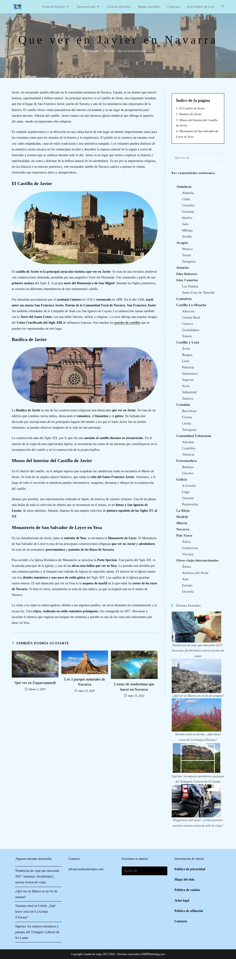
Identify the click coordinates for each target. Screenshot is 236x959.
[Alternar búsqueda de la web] (223, 6)
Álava (186, 542)
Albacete (188, 311)
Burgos (187, 355)
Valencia (188, 454)
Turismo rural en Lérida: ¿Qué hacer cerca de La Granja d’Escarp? (35, 911)
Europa (187, 585)
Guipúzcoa (190, 548)
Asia (185, 579)
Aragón (182, 243)
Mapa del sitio (184, 879)
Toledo (187, 336)
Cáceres (187, 473)
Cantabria (184, 299)
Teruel (186, 255)
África (186, 566)
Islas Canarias (187, 280)
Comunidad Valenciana (193, 436)
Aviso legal (181, 900)
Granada (188, 211)
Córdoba (188, 205)
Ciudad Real (191, 317)
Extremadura (186, 461)
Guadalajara (190, 330)
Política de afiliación (188, 911)
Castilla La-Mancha (191, 305)
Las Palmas (190, 286)
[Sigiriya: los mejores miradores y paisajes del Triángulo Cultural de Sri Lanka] (196, 757)
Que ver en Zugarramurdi (35, 683)
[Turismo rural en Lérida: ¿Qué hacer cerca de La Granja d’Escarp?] (196, 715)
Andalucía (184, 186)
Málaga (187, 230)
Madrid (182, 517)
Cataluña (183, 404)
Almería (188, 193)
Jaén (185, 224)
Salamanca (190, 373)
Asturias (182, 267)
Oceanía (188, 591)
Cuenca (187, 324)
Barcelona (189, 411)
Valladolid (189, 392)
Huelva (187, 218)
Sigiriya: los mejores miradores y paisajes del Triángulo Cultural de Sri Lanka (37, 932)
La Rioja (183, 510)
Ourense (188, 498)
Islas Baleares (186, 274)
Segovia (188, 380)
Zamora (187, 398)
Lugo (186, 492)
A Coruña (189, 485)
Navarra (182, 529)
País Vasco (184, 535)
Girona (187, 417)
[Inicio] (84, 51)
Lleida (186, 423)
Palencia (188, 367)
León (185, 361)
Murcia (181, 523)
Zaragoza (188, 261)
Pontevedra (190, 504)
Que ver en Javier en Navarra (135, 51)
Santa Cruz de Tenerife (198, 292)
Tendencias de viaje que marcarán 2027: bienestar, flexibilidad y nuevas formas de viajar (198, 650)
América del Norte (195, 573)
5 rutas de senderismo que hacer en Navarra (134, 686)
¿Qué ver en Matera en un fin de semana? (198, 695)
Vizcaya (188, 554)
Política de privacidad (189, 869)
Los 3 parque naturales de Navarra (84, 681)
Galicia (181, 479)
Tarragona (189, 429)
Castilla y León (187, 342)
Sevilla (187, 236)
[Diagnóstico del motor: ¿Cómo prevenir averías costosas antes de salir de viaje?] (196, 800)
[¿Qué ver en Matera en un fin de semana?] (196, 676)
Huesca (187, 249)
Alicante (188, 442)
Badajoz (188, 467)
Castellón (188, 448)
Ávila (186, 348)
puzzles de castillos (127, 322)
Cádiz (186, 199)
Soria (185, 386)
